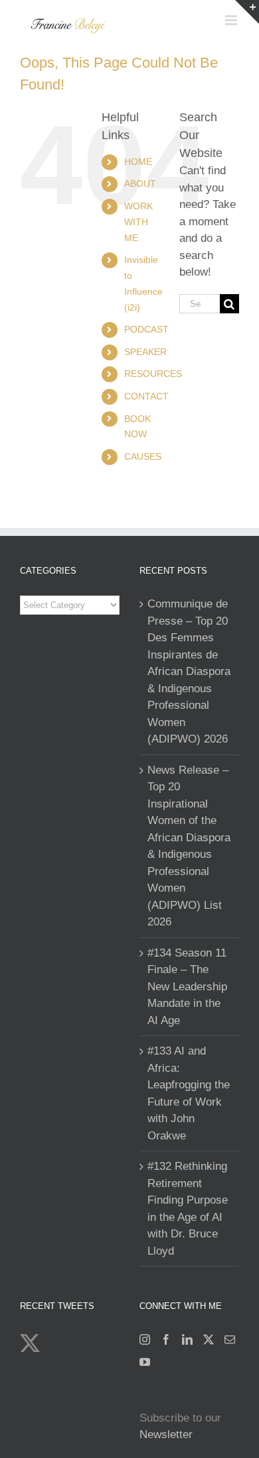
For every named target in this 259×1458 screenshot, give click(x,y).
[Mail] (229, 1339)
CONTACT (146, 396)
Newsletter (166, 1434)
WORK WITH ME (138, 222)
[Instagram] (144, 1339)
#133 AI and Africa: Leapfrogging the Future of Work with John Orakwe (188, 1093)
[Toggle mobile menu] (232, 20)
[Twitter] (208, 1339)
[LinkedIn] (187, 1339)
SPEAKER (145, 351)
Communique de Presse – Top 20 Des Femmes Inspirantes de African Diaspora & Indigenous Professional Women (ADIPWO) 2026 (188, 671)
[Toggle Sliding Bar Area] (247, 12)
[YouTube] (144, 1362)
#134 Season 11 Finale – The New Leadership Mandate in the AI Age (187, 987)
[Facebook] (166, 1339)
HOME (138, 161)
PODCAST (146, 329)
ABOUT (140, 183)
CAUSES (142, 456)
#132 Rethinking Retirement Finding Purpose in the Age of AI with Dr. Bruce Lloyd (187, 1208)
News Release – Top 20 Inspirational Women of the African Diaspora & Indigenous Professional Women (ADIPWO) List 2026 (188, 846)
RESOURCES (153, 373)
